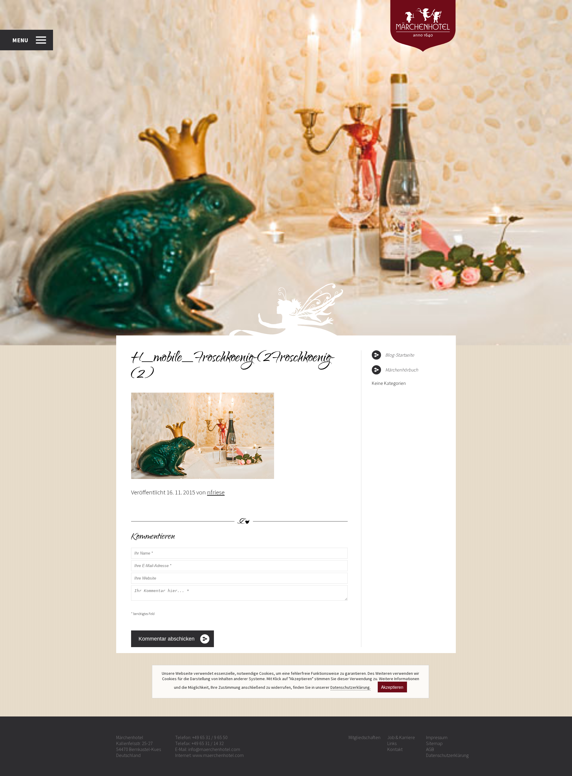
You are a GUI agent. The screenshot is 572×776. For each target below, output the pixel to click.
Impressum (436, 737)
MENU (20, 40)
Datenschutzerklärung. (350, 687)
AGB (430, 749)
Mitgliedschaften (364, 737)
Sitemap (434, 743)
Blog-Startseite (399, 355)
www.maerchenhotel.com (218, 755)
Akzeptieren (392, 687)
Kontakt (394, 749)
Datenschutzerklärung (447, 755)
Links (392, 743)
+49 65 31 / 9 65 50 (210, 737)
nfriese (216, 492)
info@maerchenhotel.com (214, 749)
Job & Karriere (401, 737)
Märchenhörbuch (401, 370)
